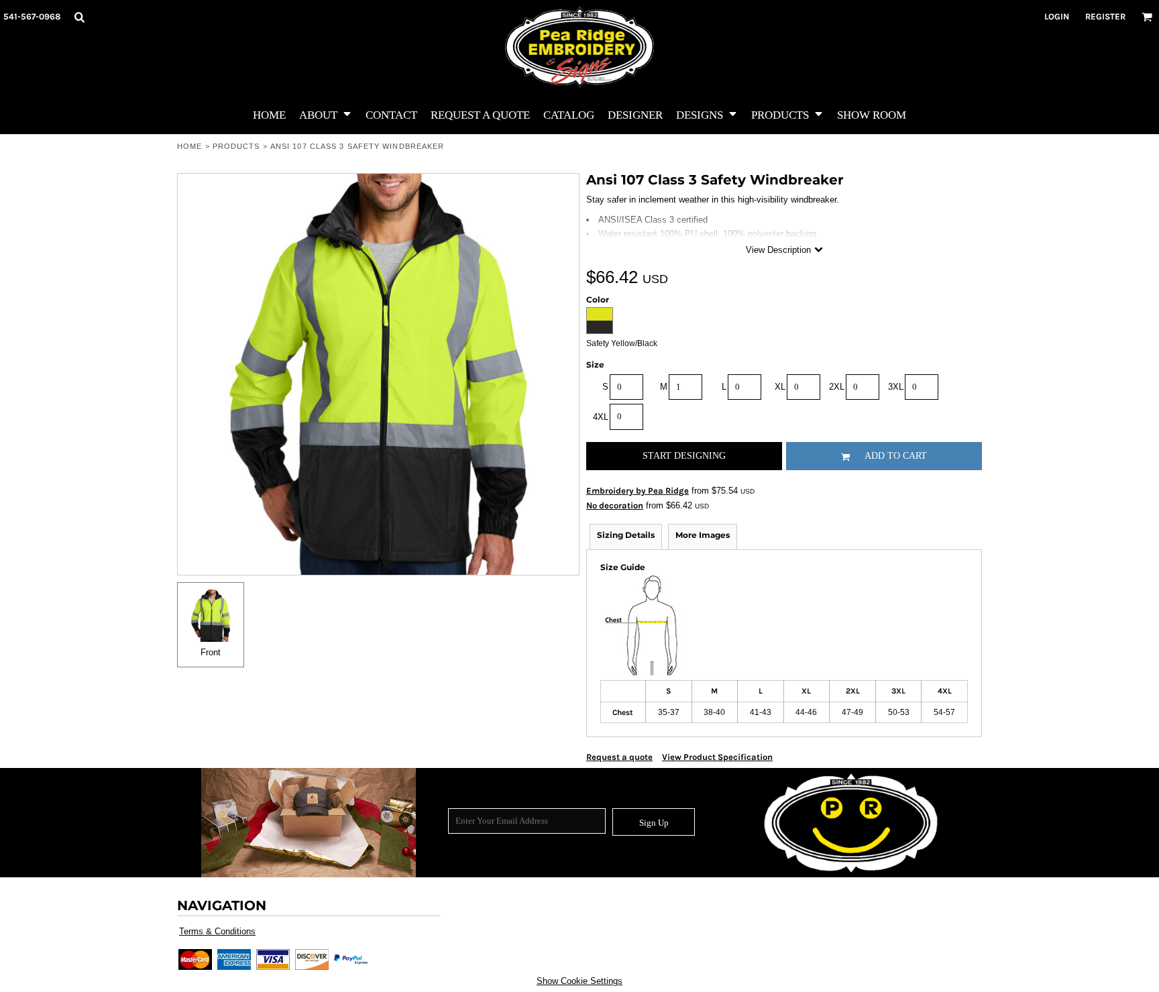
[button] (79, 16)
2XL (836, 387)
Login (1056, 16)
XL (780, 387)
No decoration (614, 505)
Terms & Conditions (217, 931)
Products (236, 146)
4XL (600, 417)
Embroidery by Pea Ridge (637, 491)
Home (189, 146)
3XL (895, 387)
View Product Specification (717, 757)
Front (211, 652)
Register (1105, 16)
